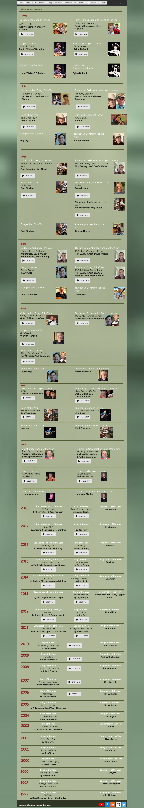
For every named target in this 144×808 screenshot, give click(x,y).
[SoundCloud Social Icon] (112, 804)
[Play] (22, 34)
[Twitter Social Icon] (124, 804)
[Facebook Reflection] (107, 804)
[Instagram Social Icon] (118, 804)
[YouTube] (101, 804)
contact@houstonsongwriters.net (35, 805)
